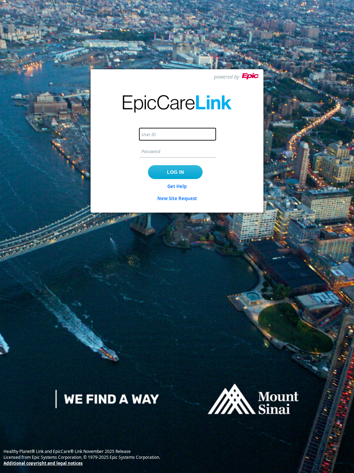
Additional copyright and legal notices (43, 463)
